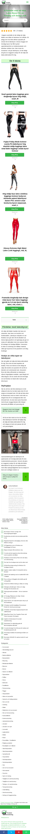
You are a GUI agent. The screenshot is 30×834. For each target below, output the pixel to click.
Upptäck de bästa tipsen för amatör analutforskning (13, 619)
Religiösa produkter (7, 743)
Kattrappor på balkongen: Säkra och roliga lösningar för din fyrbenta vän (14, 587)
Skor (3, 765)
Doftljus (4, 677)
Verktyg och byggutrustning (9, 795)
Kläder (4, 707)
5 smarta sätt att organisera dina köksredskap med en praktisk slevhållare (15, 554)
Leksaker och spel (7, 726)
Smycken (4, 773)
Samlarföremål (6, 754)
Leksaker (4, 723)
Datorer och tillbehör (7, 671)
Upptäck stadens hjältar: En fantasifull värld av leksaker (15, 570)
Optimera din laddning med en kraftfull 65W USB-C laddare (16, 575)
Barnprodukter (6, 658)
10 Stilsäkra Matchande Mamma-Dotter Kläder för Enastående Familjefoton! (22, 520)
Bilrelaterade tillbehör (7, 663)
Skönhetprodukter (6, 759)
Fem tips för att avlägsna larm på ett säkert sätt (16, 562)
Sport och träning (6, 776)
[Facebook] (4, 832)
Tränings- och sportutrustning (9, 784)
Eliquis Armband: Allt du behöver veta (13, 550)
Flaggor (4, 691)
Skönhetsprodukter (7, 762)
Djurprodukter (5, 674)
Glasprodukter (6, 693)
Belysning (4, 660)
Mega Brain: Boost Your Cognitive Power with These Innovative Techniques (15, 615)
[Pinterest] (19, 832)
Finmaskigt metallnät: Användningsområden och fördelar (16, 633)
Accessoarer (5, 647)
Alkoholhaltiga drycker (8, 649)
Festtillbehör (5, 685)
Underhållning (5, 789)
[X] (11, 832)
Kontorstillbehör (6, 715)
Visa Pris (14, 103)
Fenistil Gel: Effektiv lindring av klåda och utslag (16, 583)
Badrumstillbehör (6, 655)
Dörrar (4, 680)
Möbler (4, 734)
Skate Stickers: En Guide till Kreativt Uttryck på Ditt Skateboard (16, 601)
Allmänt (4, 652)
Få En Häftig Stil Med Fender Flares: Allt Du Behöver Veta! (7, 520)
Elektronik (4, 682)
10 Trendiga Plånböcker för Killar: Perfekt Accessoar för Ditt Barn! (14, 597)
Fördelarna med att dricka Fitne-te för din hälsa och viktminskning (15, 558)
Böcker (4, 669)
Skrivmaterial (5, 770)
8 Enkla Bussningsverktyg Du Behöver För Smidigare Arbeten (14, 566)
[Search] (24, 19)
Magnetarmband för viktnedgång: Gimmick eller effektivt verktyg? (16, 541)
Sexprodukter (5, 756)
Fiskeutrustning (6, 688)
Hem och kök (5, 702)
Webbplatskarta (5, 817)
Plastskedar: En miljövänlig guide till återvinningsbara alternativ (13, 624)
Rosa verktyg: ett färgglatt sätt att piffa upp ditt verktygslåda (15, 580)
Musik (4, 737)
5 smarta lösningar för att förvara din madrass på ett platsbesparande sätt (16, 629)
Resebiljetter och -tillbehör (8, 745)
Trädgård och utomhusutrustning (10, 778)
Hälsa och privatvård (7, 696)
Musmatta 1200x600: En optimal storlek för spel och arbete (16, 638)
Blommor (4, 666)
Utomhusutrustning (7, 792)
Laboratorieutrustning (7, 721)
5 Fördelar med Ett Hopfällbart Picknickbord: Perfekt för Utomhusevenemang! (15, 606)
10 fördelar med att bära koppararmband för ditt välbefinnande (16, 610)
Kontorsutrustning (6, 718)
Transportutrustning (7, 787)
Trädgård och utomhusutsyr (9, 781)
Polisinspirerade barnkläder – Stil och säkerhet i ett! (16, 592)
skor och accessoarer (7, 767)
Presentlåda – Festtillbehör (9, 740)
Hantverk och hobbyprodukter (9, 699)
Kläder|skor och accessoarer (9, 710)
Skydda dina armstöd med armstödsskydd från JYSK (16, 537)
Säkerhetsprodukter (7, 751)
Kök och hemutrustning (8, 713)
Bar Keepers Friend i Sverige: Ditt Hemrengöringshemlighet (12, 532)
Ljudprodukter (5, 732)
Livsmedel (5, 729)
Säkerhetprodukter (7, 748)
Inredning (4, 704)
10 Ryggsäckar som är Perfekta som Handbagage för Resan (13, 546)
